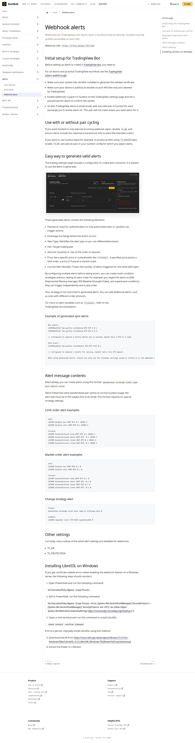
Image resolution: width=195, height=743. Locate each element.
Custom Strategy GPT (117, 725)
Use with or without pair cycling (177, 31)
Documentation (114, 688)
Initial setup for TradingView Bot (175, 25)
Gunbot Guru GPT (115, 729)
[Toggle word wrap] (146, 324)
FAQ (109, 692)
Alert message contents (173, 42)
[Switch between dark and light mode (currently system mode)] (164, 4)
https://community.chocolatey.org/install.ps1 (110, 610)
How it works (29, 4)
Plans (187, 4)
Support (111, 685)
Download (155, 4)
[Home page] (47, 12)
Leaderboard (61, 4)
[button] (20, 17)
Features (46, 4)
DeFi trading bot (36, 692)
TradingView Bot (92, 64)
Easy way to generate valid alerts (175, 37)
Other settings (169, 47)
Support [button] (103, 4)
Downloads (32, 699)
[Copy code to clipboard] (151, 324)
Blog (92, 4)
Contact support (115, 695)
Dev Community (79, 4)
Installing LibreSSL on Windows (177, 51)
